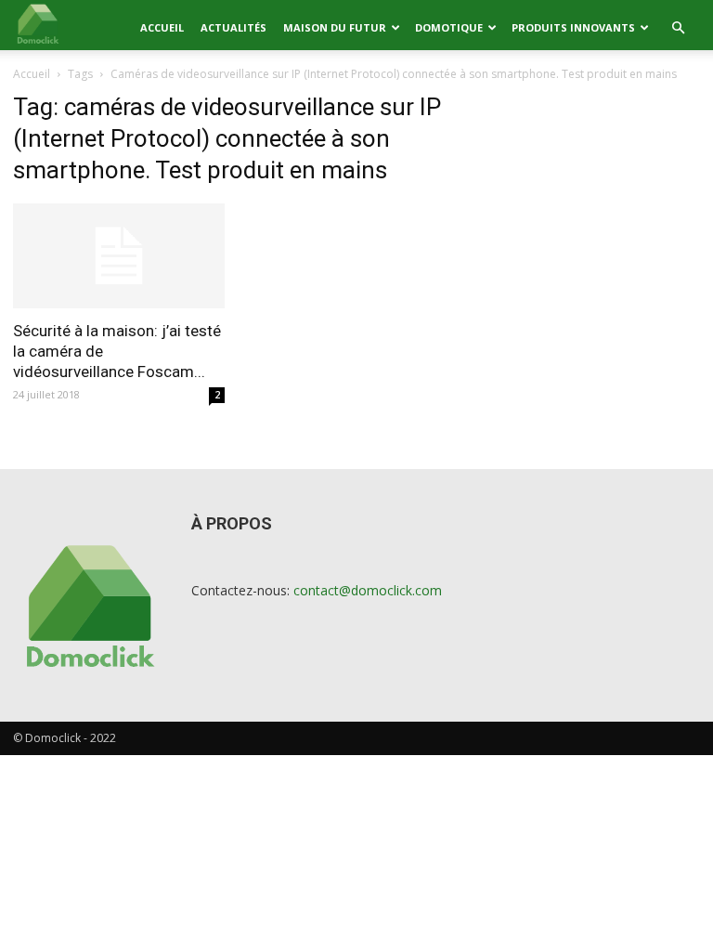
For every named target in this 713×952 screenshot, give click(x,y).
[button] (677, 28)
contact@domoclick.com (367, 590)
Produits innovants (573, 27)
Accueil (162, 27)
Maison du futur (334, 27)
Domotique (449, 27)
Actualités (233, 27)
